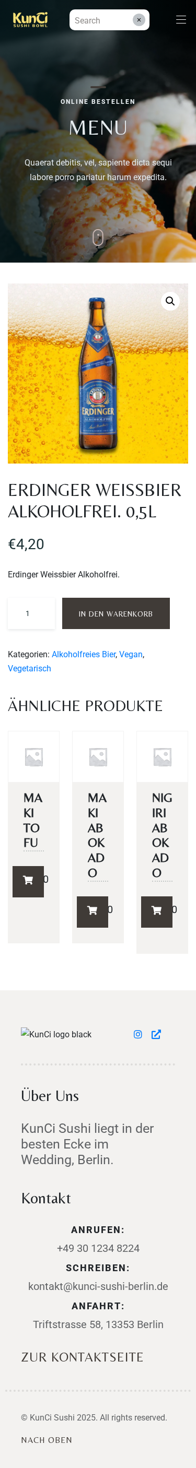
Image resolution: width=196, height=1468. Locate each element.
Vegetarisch (29, 668)
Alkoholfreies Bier (84, 654)
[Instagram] (140, 1034)
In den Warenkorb (116, 614)
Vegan (131, 654)
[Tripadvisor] (157, 1034)
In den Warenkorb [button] (28, 881)
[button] (170, 301)
